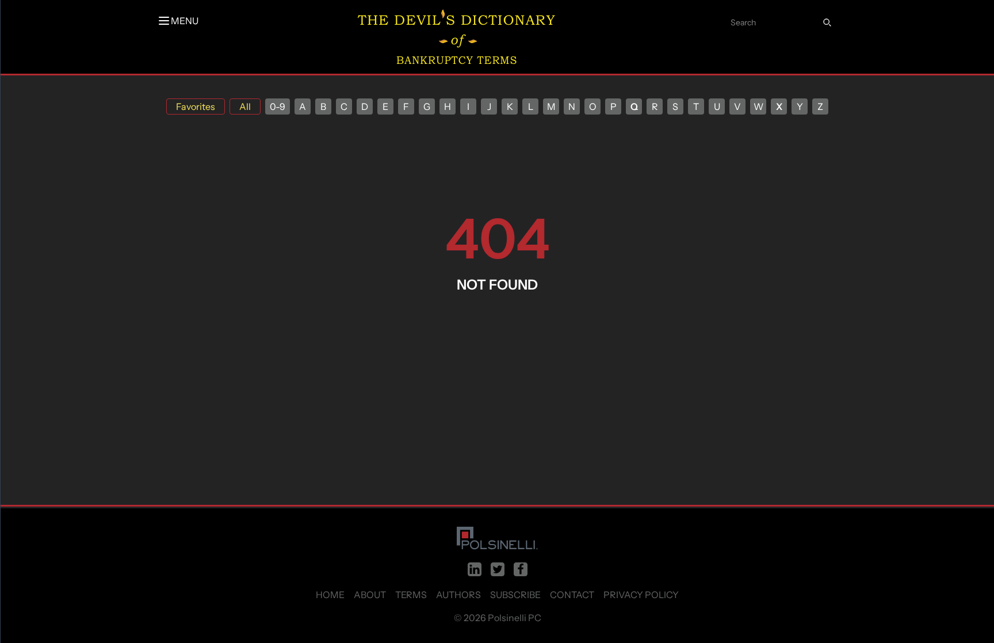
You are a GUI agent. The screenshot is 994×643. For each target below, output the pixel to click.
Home (330, 594)
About (370, 594)
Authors (458, 594)
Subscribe (515, 594)
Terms (411, 594)
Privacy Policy (641, 594)
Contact (572, 594)
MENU (184, 20)
